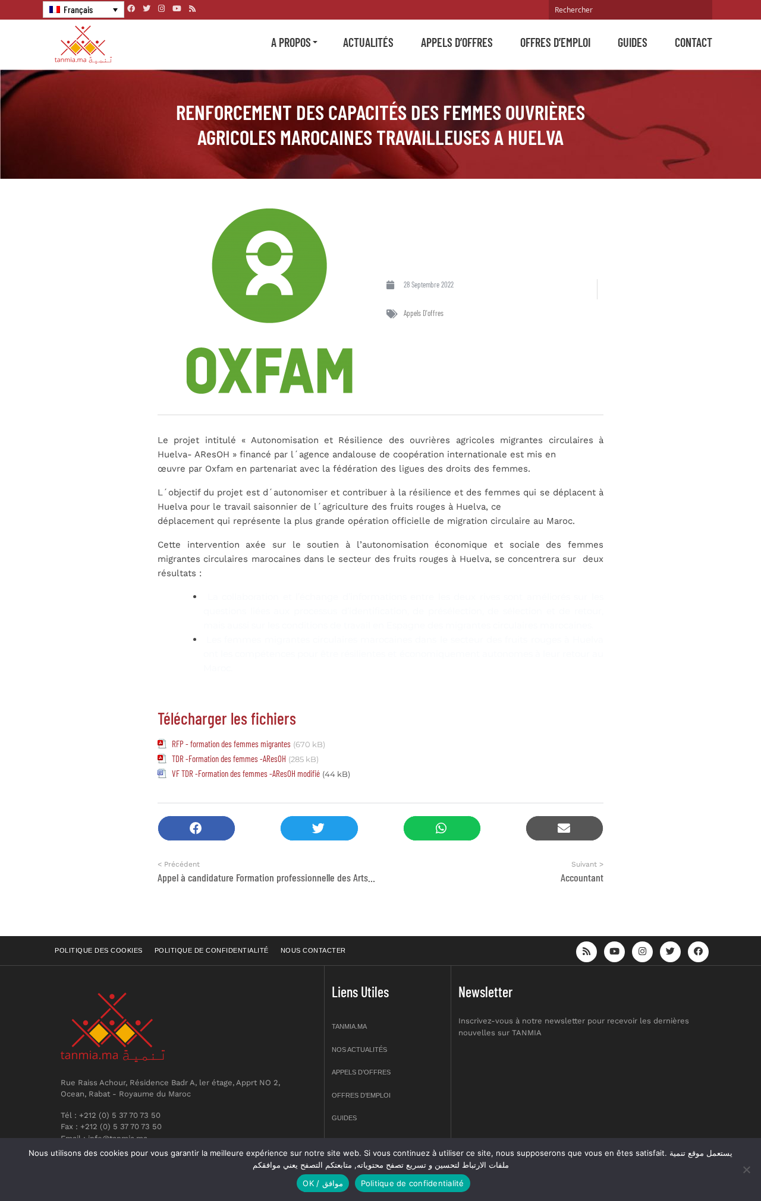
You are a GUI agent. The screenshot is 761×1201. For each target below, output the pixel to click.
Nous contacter (313, 950)
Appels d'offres (424, 313)
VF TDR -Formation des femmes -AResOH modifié (246, 773)
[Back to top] (710, 1164)
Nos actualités (359, 1049)
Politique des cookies (99, 950)
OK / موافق (322, 1183)
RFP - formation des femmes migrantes (231, 743)
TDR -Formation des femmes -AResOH (229, 758)
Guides (632, 42)
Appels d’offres (457, 42)
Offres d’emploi (555, 42)
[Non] (746, 1169)
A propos (291, 42)
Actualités (368, 42)
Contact (693, 42)
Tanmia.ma (349, 1026)
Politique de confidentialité (212, 950)
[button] (196, 828)
